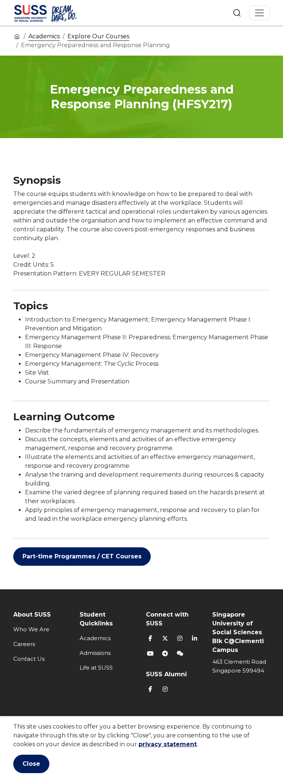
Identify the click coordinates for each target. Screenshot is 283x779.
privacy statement (168, 744)
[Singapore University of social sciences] (57, 13)
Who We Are (31, 629)
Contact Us (29, 658)
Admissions (95, 652)
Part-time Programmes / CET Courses (82, 556)
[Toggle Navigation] (259, 13)
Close (31, 763)
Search (237, 13)
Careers (24, 644)
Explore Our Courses (98, 36)
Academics (44, 36)
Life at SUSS (96, 667)
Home (17, 36)
